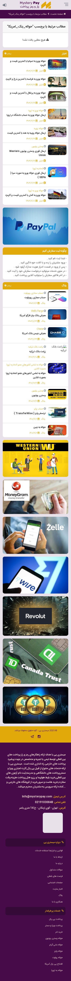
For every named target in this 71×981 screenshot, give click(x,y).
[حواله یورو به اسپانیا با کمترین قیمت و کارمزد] (57, 64)
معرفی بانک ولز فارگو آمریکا (33, 316)
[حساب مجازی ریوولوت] (57, 296)
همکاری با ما (57, 902)
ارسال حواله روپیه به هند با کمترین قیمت (26, 133)
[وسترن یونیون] (57, 394)
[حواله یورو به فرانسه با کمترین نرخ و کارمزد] (57, 82)
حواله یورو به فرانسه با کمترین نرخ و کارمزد (26, 79)
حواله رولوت (57, 957)
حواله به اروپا (57, 970)
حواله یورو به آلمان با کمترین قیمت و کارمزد (25, 195)
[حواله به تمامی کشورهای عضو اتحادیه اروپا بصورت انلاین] (57, 368)
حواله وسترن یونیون (54, 938)
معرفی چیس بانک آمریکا (34, 334)
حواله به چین (39, 427)
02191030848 (44, 802)
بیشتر (8, 53)
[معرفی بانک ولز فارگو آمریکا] (57, 314)
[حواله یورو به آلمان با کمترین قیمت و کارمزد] (57, 194)
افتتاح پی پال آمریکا (54, 964)
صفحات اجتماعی (55, 882)
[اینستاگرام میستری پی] (39, 737)
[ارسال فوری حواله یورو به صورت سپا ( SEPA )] (57, 172)
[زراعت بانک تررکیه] (57, 349)
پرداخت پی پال (56, 919)
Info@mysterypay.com (37, 796)
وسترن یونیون (39, 395)
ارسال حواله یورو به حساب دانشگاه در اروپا (26, 115)
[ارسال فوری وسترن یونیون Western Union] (57, 150)
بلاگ (60, 895)
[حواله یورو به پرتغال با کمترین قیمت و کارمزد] (57, 96)
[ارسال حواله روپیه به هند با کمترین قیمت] (57, 132)
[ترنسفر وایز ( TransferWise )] (57, 412)
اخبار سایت (58, 889)
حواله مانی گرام (56, 945)
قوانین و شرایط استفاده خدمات (49, 850)
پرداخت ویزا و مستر (54, 925)
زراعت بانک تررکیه (37, 352)
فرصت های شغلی (55, 876)
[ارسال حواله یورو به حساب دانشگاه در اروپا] (57, 114)
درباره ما (59, 863)
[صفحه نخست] (35, 5)
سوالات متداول (56, 870)
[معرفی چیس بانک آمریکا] (57, 332)
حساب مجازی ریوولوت (35, 298)
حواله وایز (58, 951)
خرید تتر (59, 932)
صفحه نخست (57, 14)
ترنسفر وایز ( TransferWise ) (30, 413)
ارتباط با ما (58, 857)
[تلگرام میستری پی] (32, 737)
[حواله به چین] (57, 430)
